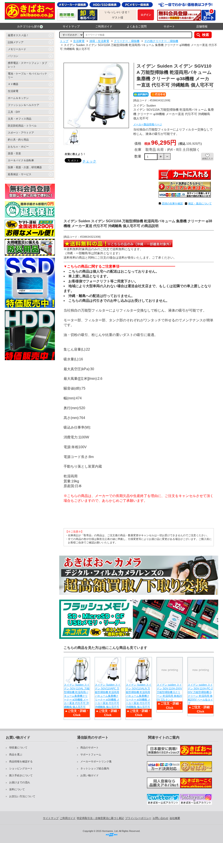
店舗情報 (202, 26)
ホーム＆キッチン (18, 98)
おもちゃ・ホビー (18, 146)
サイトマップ (71, 26)
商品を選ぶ (15, 754)
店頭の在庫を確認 (172, 203)
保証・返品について (200, 203)
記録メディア (16, 42)
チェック (89, 161)
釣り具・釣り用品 (18, 139)
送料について (17, 789)
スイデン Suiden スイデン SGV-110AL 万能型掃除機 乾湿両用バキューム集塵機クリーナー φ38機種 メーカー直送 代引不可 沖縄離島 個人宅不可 (77, 695)
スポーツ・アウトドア (21, 132)
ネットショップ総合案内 (94, 768)
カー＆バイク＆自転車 (21, 160)
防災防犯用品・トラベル (22, 125)
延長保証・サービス (19, 174)
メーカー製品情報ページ (147, 124)
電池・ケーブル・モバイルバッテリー (27, 75)
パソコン (13, 56)
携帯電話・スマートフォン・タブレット (27, 64)
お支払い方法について (22, 796)
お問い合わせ (160, 818)
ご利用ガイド (103, 26)
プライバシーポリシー (138, 818)
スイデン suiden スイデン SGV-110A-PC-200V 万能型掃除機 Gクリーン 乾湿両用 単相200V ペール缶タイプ (200, 694)
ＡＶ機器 (13, 84)
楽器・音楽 (14, 153)
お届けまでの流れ (19, 782)
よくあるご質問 (137, 26)
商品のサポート (89, 747)
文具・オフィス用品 (19, 118)
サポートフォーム (90, 754)
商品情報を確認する (21, 761)
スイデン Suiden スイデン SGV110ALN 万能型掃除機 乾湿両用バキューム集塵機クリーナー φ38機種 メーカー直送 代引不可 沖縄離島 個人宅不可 (138, 695)
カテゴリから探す (28, 26)
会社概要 (175, 818)
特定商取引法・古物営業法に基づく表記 (100, 818)
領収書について (18, 747)
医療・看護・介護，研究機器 (25, 167)
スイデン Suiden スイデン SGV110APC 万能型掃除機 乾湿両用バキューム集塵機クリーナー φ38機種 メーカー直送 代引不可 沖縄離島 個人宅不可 (107, 695)
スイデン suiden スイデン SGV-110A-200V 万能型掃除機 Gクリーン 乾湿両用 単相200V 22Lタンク (169, 692)
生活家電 (13, 91)
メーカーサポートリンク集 (96, 761)
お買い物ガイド (89, 775)
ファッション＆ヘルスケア (23, 105)
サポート (169, 26)
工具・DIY (14, 112)
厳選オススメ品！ (18, 35)
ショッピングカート (21, 768)
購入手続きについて (21, 775)
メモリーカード (17, 49)
